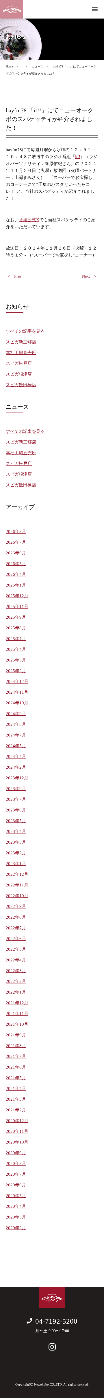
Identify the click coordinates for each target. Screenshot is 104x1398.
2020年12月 (17, 1120)
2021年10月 (17, 1024)
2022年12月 (17, 874)
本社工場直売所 (21, 352)
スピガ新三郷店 (21, 342)
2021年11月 (17, 1013)
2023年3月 (16, 842)
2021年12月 (17, 1003)
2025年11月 (17, 606)
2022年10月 (17, 895)
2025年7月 (16, 638)
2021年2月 (16, 1110)
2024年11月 (17, 692)
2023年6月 (16, 810)
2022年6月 (16, 938)
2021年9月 (16, 1035)
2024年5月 (16, 745)
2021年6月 (16, 1067)
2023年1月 (16, 863)
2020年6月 (16, 1185)
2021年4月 (16, 1088)
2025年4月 (16, 649)
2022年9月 (16, 906)
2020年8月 (16, 1163)
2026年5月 (16, 563)
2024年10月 (17, 703)
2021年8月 (16, 1045)
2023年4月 (16, 831)
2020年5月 (16, 1195)
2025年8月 (16, 628)
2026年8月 (16, 531)
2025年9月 (16, 617)
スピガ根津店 (19, 374)
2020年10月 (17, 1142)
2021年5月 (16, 1077)
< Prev (15, 276)
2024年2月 (16, 767)
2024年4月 (16, 756)
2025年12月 (17, 595)
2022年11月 (17, 885)
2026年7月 (16, 542)
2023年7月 (16, 799)
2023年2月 (16, 853)
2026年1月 (16, 585)
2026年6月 (16, 553)
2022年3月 (16, 970)
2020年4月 (16, 1206)
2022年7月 (16, 928)
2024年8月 (16, 724)
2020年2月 (16, 1227)
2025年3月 (16, 660)
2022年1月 (16, 992)
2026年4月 (16, 574)
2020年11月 (17, 1131)
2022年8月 (16, 917)
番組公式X (29, 219)
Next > (89, 276)
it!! (77, 156)
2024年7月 (16, 735)
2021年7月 (16, 1056)
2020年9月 (16, 1152)
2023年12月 (17, 778)
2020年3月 (16, 1217)
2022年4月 (16, 960)
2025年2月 (16, 670)
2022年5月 (16, 949)
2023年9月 (16, 788)
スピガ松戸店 (19, 363)
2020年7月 (16, 1174)
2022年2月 (16, 981)
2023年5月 (16, 820)
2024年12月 (17, 681)
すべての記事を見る (25, 331)
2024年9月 (16, 713)
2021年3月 (16, 1099)
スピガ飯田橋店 (21, 384)
